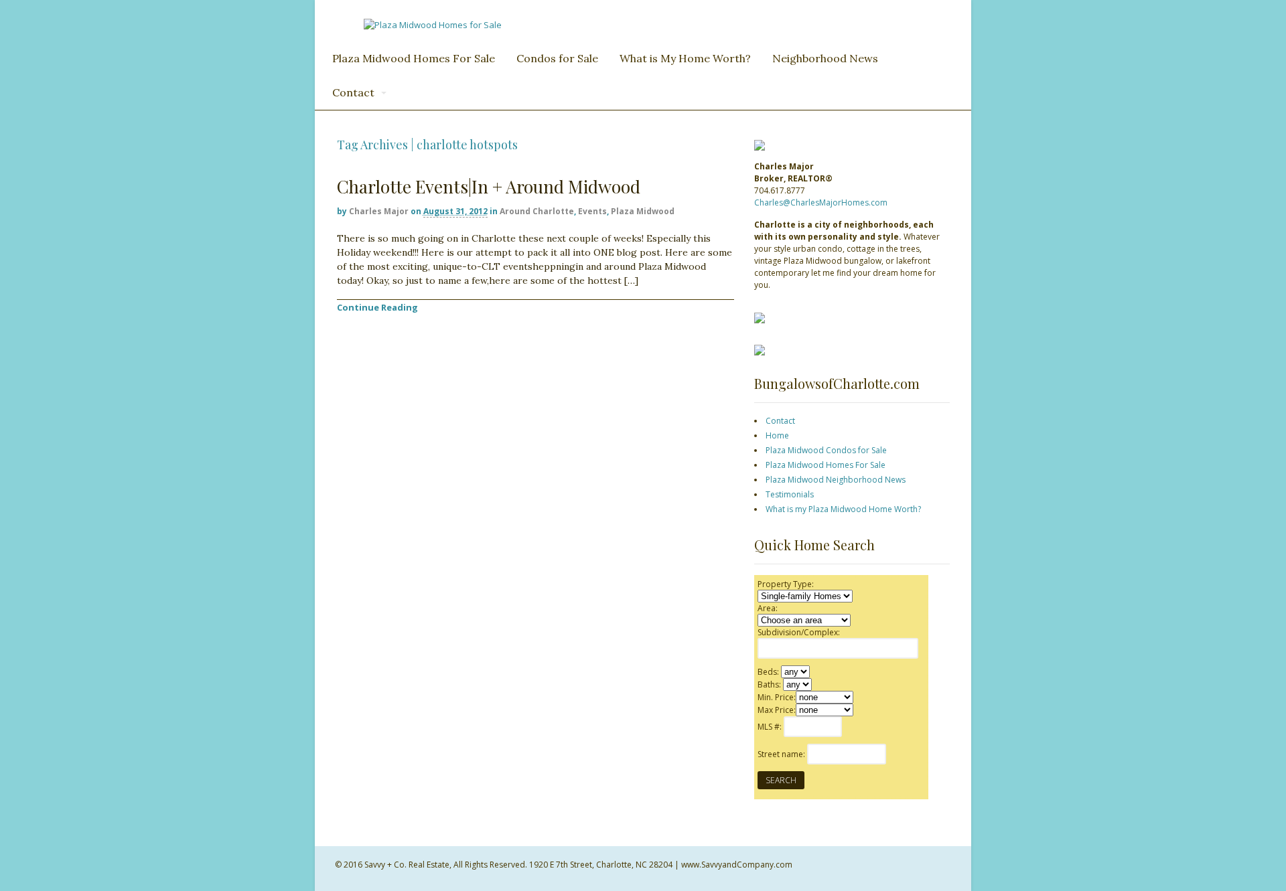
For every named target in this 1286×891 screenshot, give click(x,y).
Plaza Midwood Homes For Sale (413, 58)
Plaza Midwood (642, 211)
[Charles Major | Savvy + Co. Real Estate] (433, 25)
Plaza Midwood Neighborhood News (836, 479)
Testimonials (790, 494)
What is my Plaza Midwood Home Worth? (843, 509)
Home (777, 435)
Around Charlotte (537, 211)
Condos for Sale (557, 58)
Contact (353, 92)
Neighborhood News (825, 58)
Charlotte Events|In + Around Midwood (488, 186)
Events (592, 211)
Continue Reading (377, 307)
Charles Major (379, 211)
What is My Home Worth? (685, 58)
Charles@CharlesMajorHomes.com (820, 202)
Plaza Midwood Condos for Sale (826, 450)
